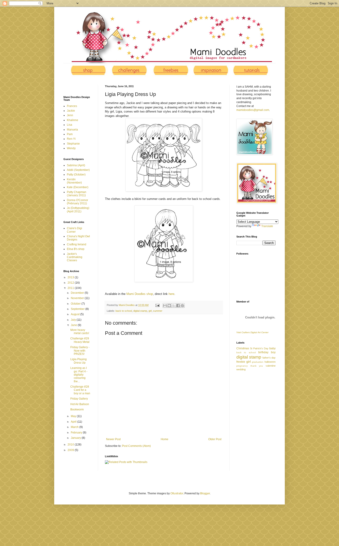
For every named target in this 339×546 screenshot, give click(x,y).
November (78, 298)
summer (157, 310)
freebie (240, 361)
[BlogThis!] (169, 305)
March (75, 427)
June (74, 325)
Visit (252, 332)
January (76, 437)
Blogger (205, 493)
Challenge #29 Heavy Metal (79, 340)
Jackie (71, 110)
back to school (124, 310)
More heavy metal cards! (79, 331)
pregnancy (242, 366)
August (75, 314)
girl (150, 310)
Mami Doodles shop (139, 294)
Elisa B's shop (75, 249)
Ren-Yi (71, 138)
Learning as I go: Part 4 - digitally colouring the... (78, 374)
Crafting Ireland (76, 244)
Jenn (70, 115)
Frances (72, 106)
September (78, 309)
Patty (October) (76, 174)
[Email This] (165, 305)
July (74, 319)
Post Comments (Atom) (136, 446)
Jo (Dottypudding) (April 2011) (78, 209)
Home (164, 439)
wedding (241, 369)
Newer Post (113, 439)
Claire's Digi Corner (74, 230)
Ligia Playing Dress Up (78, 361)
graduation (257, 362)
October (76, 303)
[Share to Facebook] (178, 305)
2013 (71, 277)
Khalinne (72, 120)
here (171, 294)
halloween (270, 361)
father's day (269, 357)
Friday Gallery (79, 398)
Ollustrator (176, 493)
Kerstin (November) (74, 181)
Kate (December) (77, 187)
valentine (271, 365)
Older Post (214, 439)
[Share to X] (173, 305)
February (77, 432)
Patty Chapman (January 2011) (76, 193)
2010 (71, 444)
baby (272, 348)
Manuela (72, 129)
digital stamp (140, 310)
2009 (71, 450)
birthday (263, 352)
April (74, 421)
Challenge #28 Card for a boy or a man (80, 390)
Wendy (71, 148)
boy (273, 352)
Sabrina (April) (76, 165)
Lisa (69, 124)
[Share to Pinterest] (182, 305)
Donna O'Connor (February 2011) (77, 202)
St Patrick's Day (259, 348)
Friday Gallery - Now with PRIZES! (79, 351)
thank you (256, 366)
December (78, 292)
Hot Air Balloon (79, 404)
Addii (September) (78, 170)
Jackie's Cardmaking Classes (74, 257)
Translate (267, 226)
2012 (71, 282)
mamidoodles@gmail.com (252, 110)
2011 (71, 288)
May (74, 416)
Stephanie (73, 143)
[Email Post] (157, 305)
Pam (70, 134)
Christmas (242, 348)
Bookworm (77, 409)
